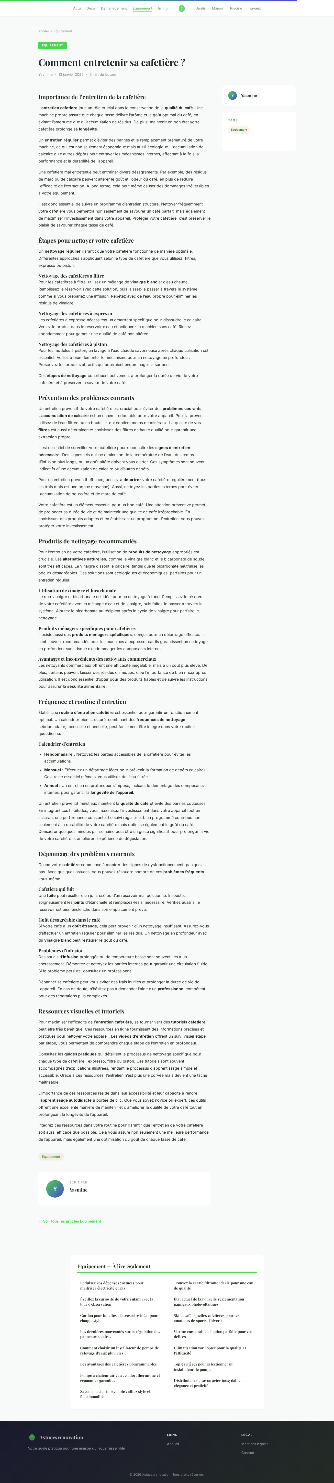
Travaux (254, 8)
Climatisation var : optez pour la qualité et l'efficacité (210, 1350)
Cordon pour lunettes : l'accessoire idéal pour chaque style (119, 1318)
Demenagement (114, 8)
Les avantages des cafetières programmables (118, 1364)
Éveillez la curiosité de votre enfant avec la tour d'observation (116, 1302)
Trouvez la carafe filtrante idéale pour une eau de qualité (213, 1285)
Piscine (236, 8)
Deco (91, 8)
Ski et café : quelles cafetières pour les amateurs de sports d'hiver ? (206, 1318)
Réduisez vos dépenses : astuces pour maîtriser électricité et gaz (112, 1285)
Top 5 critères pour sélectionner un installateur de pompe (204, 1367)
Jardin (201, 8)
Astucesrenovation (61, 1437)
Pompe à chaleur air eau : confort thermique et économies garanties (120, 1378)
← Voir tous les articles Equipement (69, 1221)
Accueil (43, 31)
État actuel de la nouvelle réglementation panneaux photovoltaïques (209, 1302)
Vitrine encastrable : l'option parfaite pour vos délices (213, 1334)
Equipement (142, 8)
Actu (77, 8)
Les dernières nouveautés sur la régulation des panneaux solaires (120, 1334)
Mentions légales (254, 1444)
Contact (247, 1453)
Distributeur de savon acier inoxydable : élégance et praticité (208, 1383)
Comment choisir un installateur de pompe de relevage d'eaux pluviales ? (119, 1350)
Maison (218, 8)
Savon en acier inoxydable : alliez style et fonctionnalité (115, 1394)
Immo (163, 8)
